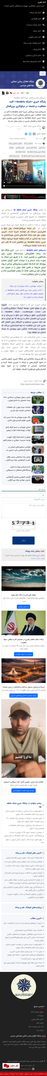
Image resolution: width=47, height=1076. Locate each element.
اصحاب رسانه (28, 143)
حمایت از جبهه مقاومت (23, 654)
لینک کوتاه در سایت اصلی (33, 381)
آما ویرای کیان (17, 1069)
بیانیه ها (40, 1015)
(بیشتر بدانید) (35, 558)
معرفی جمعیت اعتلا (37, 1012)
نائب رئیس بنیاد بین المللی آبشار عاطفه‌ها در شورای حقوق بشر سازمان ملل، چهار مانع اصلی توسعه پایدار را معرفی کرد (24, 293)
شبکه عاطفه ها (20, 152)
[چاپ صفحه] (7, 93)
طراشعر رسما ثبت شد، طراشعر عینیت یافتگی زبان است (23, 861)
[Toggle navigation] (42, 73)
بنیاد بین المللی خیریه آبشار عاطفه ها (33, 156)
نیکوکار (11, 147)
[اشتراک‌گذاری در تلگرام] (25, 134)
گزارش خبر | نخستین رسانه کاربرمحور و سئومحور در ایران (25, 1061)
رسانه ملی (42, 147)
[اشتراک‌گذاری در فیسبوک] (33, 134)
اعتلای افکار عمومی (37, 1019)
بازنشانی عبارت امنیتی (23, 530)
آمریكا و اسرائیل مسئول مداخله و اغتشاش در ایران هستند (24, 687)
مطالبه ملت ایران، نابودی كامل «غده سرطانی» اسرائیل (23, 782)
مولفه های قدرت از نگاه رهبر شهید (23, 595)
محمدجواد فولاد (14, 156)
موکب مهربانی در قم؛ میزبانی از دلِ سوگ (25, 286)
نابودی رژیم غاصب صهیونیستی (23, 790)
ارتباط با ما (40, 1030)
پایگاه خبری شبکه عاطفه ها (36, 152)
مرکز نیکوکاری (20, 147)
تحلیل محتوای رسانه (15, 143)
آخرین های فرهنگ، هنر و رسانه (28, 852)
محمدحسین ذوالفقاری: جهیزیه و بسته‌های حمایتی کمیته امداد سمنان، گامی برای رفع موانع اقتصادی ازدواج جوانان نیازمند (22, 5)
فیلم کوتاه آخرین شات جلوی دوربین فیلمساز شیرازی (24, 857)
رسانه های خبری (31, 147)
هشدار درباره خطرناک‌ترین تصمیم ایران (28, 930)
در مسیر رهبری (23, 606)
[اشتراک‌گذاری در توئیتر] (29, 134)
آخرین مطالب (36, 918)
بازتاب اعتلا (39, 1023)
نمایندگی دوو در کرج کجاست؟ (31, 958)
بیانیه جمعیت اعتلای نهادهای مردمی (23, 695)
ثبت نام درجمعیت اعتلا (35, 1026)
